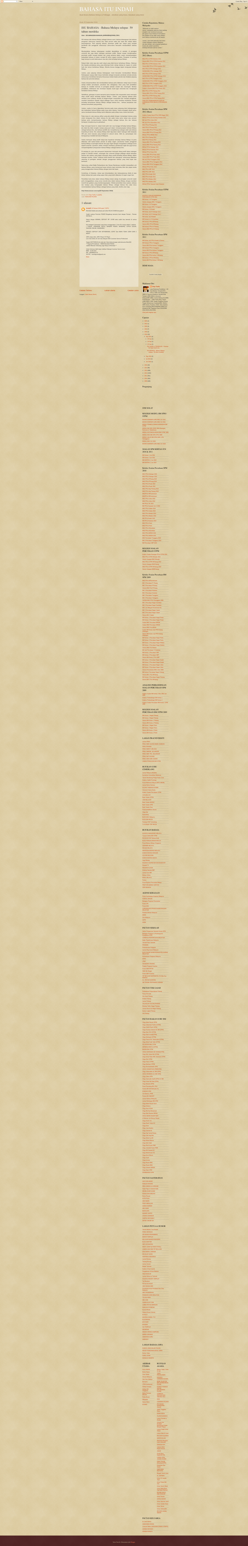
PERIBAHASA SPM (148, 1172)
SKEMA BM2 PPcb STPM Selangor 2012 (154, 76)
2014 (146, 367)
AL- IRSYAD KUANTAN (149, 980)
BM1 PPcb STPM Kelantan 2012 (151, 59)
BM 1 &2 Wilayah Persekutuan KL (152, 607)
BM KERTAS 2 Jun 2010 (149, 462)
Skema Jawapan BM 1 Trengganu (151, 202)
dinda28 (88, 208)
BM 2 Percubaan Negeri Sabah (151, 612)
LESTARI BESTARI (147, 855)
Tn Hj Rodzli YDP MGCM (149, 824)
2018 (146, 331)
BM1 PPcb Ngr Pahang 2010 (150, 488)
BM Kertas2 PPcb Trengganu (150, 248)
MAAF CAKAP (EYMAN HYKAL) (151, 1247)
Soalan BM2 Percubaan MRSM (151, 625)
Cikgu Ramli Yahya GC (148, 1123)
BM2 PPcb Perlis (147, 525)
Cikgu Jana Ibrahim (147, 1128)
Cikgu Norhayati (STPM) (149, 1037)
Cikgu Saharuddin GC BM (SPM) (151, 1071)
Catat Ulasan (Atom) (90, 294)
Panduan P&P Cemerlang (149, 822)
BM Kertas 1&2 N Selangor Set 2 (151, 214)
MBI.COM (145, 1300)
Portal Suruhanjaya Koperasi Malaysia (153, 896)
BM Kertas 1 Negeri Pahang (150, 715)
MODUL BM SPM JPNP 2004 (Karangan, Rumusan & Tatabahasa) (154, 429)
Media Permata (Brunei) (146, 1393)
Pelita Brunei (146, 1397)
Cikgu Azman (146, 1160)
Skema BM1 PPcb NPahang (150, 224)
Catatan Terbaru (85, 290)
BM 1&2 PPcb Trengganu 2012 (151, 159)
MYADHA (145, 1324)
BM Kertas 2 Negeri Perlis (149, 728)
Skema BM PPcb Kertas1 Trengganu (152, 245)
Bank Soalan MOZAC (148, 802)
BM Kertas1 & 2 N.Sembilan (150, 219)
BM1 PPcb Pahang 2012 (149, 137)
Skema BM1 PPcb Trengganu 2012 (152, 162)
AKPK (144, 920)
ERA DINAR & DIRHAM (149, 1251)
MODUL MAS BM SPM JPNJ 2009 (152, 435)
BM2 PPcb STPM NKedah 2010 (151, 557)
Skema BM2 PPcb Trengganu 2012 (152, 164)
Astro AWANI (146, 1369)
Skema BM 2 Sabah (148, 615)
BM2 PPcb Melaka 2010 (149, 516)
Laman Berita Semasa (148, 785)
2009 (146, 381)
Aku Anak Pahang (147, 996)
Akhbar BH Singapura (145, 1389)
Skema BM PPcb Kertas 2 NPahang (152, 260)
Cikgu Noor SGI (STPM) (149, 1032)
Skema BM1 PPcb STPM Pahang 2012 (153, 93)
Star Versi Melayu (147, 1379)
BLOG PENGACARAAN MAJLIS (151, 840)
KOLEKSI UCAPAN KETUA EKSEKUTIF (154, 863)
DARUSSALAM (161, 1438)
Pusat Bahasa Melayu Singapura (151, 843)
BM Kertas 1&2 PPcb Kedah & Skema (153, 240)
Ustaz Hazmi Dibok (162, 1486)
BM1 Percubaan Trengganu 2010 (151, 538)
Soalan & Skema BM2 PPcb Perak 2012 (153, 88)
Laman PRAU (146, 741)
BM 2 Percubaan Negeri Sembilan (151, 605)
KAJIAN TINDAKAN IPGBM (150, 787)
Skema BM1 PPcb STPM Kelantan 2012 (153, 61)
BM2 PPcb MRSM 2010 (149, 535)
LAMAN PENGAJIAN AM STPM (151, 761)
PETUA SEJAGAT (147, 1283)
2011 (146, 375)
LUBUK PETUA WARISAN (149, 1305)
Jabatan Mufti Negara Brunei (161, 1447)
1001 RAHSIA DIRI (147, 1286)
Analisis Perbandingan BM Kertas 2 (152, 700)
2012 (146, 373)
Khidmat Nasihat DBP (148, 870)
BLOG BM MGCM (147, 819)
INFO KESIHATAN (147, 1244)
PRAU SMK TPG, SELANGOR (151, 754)
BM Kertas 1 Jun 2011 (148, 455)
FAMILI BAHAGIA (147, 1232)
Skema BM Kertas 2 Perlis (149, 733)
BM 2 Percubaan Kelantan (149, 593)
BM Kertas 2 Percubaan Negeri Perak (153, 620)
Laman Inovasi (146, 1264)
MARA (144, 915)
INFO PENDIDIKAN (148, 1292)
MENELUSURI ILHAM (148, 1191)
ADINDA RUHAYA (147, 1531)
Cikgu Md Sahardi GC (148, 1150)
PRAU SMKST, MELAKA (149, 749)
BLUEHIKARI (146, 1319)
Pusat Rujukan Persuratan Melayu (152, 882)
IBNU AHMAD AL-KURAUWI (150, 1186)
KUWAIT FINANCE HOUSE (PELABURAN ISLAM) (162, 1389)
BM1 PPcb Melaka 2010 (149, 513)
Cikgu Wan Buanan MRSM (149, 1113)
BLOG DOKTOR (147, 1242)
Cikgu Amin (145, 1125)
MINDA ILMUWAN (147, 1334)
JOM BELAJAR (146, 800)
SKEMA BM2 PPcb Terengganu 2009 (152, 600)
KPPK (144, 959)
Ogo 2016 (149, 356)
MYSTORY (145, 1322)
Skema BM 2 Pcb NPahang (150, 679)
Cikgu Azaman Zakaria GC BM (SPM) (153, 1029)
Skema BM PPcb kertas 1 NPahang (152, 255)
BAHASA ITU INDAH (106, 9)
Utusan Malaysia (147, 1377)
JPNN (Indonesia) (147, 1384)
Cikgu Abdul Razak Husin (149, 1103)
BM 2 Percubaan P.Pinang (149, 585)
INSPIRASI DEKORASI (149, 1256)
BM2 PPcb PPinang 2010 (149, 481)
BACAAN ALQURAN (162, 1435)
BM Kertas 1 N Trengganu (149, 199)
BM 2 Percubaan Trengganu (150, 598)
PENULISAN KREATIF (148, 1193)
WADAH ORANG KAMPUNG (150, 1332)
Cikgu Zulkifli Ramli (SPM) (149, 1027)
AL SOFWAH (160, 1475)
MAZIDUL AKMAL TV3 (148, 1317)
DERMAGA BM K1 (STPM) (150, 1047)
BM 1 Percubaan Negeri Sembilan (151, 602)
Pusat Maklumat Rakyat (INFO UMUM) (153, 782)
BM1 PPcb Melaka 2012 (149, 179)
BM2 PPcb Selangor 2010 (149, 476)
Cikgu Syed (145, 1157)
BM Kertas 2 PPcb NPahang (150, 257)
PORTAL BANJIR (147, 898)
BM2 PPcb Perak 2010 (148, 486)
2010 (146, 378)
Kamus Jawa (146, 1353)
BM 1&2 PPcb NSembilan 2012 (151, 122)
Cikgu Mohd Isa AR (147, 1138)
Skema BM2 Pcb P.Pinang (149, 588)
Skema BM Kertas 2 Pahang (150, 723)
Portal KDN (145, 906)
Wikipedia (145, 1399)
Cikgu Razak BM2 (147, 1165)
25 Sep (149, 344)
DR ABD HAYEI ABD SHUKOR (161, 1493)
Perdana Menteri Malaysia (149, 912)
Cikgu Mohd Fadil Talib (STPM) (151, 1042)
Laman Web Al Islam (163, 1433)
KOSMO (144, 1404)
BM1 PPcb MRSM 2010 (149, 533)
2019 (146, 329)
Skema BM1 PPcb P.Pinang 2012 (151, 130)
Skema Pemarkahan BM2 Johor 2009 (152, 670)
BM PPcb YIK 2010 (147, 503)
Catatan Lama (133, 290)
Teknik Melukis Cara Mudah (150, 1229)
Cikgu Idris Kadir (147, 1143)
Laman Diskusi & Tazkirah (149, 1276)
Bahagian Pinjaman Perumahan (151, 901)
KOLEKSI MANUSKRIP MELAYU (151, 833)
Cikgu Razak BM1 (147, 1162)
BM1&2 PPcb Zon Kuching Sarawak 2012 (154, 117)
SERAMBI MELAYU (148, 845)
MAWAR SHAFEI (147, 1213)
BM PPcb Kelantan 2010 (149, 521)
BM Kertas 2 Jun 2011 (148, 457)
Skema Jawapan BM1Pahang (150, 564)
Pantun (144, 880)
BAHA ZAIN (145, 1211)
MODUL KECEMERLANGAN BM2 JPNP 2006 (155, 432)
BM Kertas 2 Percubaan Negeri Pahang (153, 677)
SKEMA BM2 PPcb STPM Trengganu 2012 (154, 86)
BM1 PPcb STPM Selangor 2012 (151, 68)
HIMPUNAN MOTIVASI (160, 1470)
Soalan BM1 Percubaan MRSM (151, 622)
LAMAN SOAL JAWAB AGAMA (161, 1458)
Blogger (133, 1542)
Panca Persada (146, 993)
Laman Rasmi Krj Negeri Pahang (151, 1008)
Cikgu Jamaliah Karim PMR (150, 1148)
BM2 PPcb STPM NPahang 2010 (151, 566)
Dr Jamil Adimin (146, 1521)
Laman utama (109, 290)
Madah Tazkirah (146, 1266)
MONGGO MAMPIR (148, 1358)
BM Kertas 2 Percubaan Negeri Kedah (153, 662)
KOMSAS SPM (146, 1091)
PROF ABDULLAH (147, 1203)
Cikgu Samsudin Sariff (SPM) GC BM (153, 1079)
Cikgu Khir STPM (147, 1059)
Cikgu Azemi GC (147, 1121)
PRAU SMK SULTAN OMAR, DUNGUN (153, 744)
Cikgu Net (145, 812)
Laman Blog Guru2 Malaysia (150, 950)
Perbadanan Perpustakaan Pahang (152, 991)
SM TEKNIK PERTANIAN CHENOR (152, 982)
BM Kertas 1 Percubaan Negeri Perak (153, 617)
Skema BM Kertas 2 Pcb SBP (150, 657)
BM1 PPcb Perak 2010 (148, 484)
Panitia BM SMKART (148, 1096)
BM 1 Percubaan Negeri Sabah (151, 610)
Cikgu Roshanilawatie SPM (150, 1066)
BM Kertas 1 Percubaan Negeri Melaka (153, 642)
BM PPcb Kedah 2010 (148, 518)
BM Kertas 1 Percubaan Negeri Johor (152, 665)
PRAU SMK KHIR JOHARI (150, 759)
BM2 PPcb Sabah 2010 (149, 511)
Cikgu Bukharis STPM (148, 1064)
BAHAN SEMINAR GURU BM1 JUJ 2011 (154, 419)
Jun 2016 (148, 361)
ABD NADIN (145, 1201)
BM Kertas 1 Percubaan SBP (150, 652)
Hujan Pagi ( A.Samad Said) (150, 1188)
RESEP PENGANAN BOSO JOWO (152, 1350)
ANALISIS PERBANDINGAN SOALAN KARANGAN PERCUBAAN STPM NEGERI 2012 (154, 102)
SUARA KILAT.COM (148, 1302)
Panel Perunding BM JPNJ (149, 1086)
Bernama (144, 1381)
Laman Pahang (146, 1001)
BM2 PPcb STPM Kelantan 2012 (151, 64)
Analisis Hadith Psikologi (149, 780)
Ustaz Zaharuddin (162, 1509)
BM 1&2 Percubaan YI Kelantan (151, 650)
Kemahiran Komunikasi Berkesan (151, 775)
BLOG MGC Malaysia (148, 817)
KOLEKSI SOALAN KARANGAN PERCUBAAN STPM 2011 (151, 196)
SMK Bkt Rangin (147, 971)
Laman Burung (146, 1259)
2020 (146, 326)
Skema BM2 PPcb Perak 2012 (151, 157)
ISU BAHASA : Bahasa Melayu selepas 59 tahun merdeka (156, 351)
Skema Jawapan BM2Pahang (150, 569)
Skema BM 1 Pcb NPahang (150, 674)
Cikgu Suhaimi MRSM (148, 1167)
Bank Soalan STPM (148, 797)
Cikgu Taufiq (156, 286)
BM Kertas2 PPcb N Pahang (150, 226)
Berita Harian (146, 1372)
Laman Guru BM (147, 872)
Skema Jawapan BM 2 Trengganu (151, 207)
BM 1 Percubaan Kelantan (149, 590)
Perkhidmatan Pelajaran (149, 947)
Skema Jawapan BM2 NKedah (151, 559)
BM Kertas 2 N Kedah (148, 209)
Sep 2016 (149, 336)
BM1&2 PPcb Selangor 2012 (150, 147)
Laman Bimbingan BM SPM (150, 1101)
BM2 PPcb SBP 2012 (148, 172)
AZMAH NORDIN (147, 1206)
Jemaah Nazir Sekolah (148, 942)
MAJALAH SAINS (147, 1254)
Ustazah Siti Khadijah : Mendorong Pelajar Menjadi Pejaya (162, 1425)
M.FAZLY (145, 1314)
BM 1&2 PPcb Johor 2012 (149, 120)
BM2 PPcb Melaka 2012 (149, 181)
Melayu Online (146, 875)
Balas (87, 257)
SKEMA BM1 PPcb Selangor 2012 (152, 71)
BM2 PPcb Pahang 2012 (149, 139)
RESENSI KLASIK (147, 868)
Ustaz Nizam (160, 1506)
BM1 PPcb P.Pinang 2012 (149, 125)
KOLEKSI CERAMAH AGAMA (162, 1378)
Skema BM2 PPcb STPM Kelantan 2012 (153, 66)
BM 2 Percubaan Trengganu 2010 (151, 540)
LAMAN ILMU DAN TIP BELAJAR (152, 1249)
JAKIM (159, 1451)
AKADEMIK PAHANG (148, 963)
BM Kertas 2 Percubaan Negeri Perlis (152, 640)
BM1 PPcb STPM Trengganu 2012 (152, 78)
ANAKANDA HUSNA (148, 1524)
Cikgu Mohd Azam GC (148, 1152)
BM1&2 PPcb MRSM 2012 (149, 135)
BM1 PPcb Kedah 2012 (149, 174)
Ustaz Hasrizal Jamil (163, 1501)
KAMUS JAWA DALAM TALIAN (151, 1348)
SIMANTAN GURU (147, 1337)
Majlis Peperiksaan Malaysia (150, 940)
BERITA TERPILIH (147, 1237)
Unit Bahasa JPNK (147, 1093)
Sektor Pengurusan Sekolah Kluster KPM (154, 931)
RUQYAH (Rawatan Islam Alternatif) (162, 1441)
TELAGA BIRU (146, 1297)
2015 (146, 365)
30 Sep (149, 339)
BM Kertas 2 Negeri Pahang (150, 718)
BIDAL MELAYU (147, 877)
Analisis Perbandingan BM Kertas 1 (152, 697)
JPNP (144, 961)
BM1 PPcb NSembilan (148, 528)
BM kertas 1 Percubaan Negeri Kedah (153, 660)
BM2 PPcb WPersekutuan (149, 580)
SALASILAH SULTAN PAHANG (151, 1003)
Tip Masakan (146, 1281)
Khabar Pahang (146, 998)
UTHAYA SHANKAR (148, 1216)
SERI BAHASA (146, 887)
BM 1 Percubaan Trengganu (150, 595)
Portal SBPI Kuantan (148, 973)
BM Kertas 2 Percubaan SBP (150, 655)
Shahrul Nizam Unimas (148, 1312)
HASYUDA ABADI (147, 1181)
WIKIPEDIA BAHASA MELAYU (151, 850)
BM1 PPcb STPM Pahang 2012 (151, 91)
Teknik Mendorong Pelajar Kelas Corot (153, 777)
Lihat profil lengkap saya (149, 312)
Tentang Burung (146, 1261)
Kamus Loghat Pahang (148, 1011)
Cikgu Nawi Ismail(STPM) (149, 1034)
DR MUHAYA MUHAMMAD (150, 1234)
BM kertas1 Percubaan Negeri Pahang (153, 672)
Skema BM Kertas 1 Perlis (149, 730)
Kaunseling (145, 814)
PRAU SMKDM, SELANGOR (150, 751)
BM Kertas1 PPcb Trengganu (150, 243)
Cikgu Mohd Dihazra (148, 1140)
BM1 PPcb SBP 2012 (148, 169)
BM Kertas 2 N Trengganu (149, 204)
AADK (144, 922)
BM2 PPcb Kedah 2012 (149, 176)
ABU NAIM (145, 1208)
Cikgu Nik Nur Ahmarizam (149, 1111)
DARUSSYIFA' (161, 1444)
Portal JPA (145, 903)
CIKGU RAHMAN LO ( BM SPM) (151, 1074)
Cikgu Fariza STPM (147, 1061)
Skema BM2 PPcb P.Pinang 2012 (151, 132)
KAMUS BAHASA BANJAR (150, 853)
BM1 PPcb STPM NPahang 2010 (151, 562)
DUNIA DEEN (161, 1413)
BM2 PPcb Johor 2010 (148, 501)
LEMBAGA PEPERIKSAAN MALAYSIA (153, 937)
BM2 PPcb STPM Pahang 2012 (151, 95)
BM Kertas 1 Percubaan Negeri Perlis (152, 638)
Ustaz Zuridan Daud (162, 1504)
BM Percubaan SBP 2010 (149, 543)
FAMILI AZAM (146, 1355)
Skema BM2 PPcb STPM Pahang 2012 (153, 98)
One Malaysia (146, 917)
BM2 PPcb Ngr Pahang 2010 (150, 491)
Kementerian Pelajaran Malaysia (151, 956)
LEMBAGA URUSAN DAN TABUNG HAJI (161, 1395)
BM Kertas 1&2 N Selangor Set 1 (151, 211)
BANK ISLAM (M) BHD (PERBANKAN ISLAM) (162, 1383)
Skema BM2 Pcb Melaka (149, 647)
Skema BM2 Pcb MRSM (149, 627)
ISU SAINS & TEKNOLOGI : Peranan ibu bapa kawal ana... (157, 347)
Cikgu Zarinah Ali (147, 1130)
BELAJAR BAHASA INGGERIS (151, 1239)
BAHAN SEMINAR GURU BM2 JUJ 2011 (154, 422)
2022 (146, 323)
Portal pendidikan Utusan (149, 809)
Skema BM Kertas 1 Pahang (150, 720)
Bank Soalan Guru (147, 807)
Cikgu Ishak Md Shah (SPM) (150, 1081)
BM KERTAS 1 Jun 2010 (149, 460)
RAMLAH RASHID (147, 1184)
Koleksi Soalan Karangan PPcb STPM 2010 (154, 554)
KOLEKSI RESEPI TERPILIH (150, 1279)
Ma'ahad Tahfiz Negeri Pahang (150, 1006)
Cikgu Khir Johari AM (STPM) (150, 1054)
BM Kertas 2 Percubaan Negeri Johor (152, 667)
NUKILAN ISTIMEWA (148, 1307)
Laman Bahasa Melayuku (149, 1098)
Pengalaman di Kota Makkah (150, 1271)
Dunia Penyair (146, 1196)
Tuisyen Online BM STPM (149, 835)
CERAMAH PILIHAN (163, 1401)
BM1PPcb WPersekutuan (149, 493)
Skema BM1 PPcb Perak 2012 (151, 154)
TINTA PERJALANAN (161, 1374)
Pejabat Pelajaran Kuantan (149, 966)
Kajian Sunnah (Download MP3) (161, 1462)
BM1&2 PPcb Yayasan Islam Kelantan (153, 184)
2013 (146, 370)
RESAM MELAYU (147, 848)
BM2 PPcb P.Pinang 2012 (149, 127)
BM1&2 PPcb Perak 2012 (149, 152)
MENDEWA (145, 1329)
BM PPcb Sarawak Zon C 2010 (151, 506)
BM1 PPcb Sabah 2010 (149, 508)
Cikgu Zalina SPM (147, 1076)
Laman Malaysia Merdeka (149, 772)
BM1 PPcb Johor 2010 (148, 498)
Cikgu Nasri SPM (147, 1170)
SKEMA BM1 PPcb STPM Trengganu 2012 (154, 81)
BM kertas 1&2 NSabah (149, 216)
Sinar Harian (145, 1374)
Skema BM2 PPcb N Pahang (150, 229)
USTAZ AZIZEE (161, 1499)
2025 (146, 321)
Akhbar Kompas (146, 1386)
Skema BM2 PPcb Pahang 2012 (151, 144)
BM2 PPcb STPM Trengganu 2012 (152, 83)
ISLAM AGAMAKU (162, 1416)
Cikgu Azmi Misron (147, 1155)
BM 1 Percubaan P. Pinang (150, 583)
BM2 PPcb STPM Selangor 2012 (151, 73)
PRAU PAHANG (147, 746)
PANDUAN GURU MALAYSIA (150, 1295)
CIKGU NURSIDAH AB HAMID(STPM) (153, 1052)
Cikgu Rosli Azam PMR (149, 1145)
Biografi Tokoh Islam (162, 1473)
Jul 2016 (148, 359)
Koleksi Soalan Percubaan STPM (151, 792)
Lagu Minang (146, 860)
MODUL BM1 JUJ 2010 (149, 441)
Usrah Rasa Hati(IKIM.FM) (161, 1454)
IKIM (158, 1399)
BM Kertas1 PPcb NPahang (150, 221)
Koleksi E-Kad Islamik (148, 1269)
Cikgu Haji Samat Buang (149, 1133)
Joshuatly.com (146, 795)
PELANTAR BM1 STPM (149, 1044)
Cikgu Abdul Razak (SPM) (149, 1022)
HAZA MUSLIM (146, 1274)
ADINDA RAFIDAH (147, 1529)
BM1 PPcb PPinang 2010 (149, 479)
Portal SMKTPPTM (147, 968)
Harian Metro (146, 1402)
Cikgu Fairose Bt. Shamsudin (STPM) (153, 1039)
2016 (146, 334)
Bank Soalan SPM (147, 805)
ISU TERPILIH (146, 1327)
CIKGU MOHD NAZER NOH (150, 1116)
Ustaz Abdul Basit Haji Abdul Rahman (162, 1489)
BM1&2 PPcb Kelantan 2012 (150, 149)
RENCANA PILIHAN (91, 196)
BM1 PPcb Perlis (147, 523)
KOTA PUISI (145, 1198)
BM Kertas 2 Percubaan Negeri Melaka (153, 645)
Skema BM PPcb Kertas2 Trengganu (152, 250)
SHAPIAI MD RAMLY (148, 1218)
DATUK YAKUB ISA (148, 1220)
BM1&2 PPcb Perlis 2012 (149, 167)
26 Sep (149, 341)
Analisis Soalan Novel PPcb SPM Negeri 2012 (155, 115)
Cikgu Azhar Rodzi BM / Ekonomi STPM (153, 1056)
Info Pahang (145, 1013)
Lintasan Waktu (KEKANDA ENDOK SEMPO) (155, 1526)
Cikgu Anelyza (146, 1106)
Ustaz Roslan (160, 1496)
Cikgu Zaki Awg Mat (148, 1135)
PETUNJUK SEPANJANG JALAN (161, 1405)
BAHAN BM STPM (147, 1049)
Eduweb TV (145, 865)
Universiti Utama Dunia (148, 790)
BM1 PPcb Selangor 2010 (149, 474)
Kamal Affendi (146, 1309)
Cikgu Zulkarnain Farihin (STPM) (151, 1025)
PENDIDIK (145, 945)
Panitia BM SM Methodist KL (150, 1088)
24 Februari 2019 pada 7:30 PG (100, 208)
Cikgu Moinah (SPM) (148, 1084)
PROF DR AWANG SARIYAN (150, 885)
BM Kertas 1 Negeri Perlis (149, 725)
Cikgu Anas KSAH (147, 1108)
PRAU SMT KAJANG (148, 756)
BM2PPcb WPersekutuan (149, 496)
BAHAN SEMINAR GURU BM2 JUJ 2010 (154, 444)
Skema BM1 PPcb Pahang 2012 (151, 142)
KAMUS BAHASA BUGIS (149, 858)
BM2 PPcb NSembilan (148, 530)
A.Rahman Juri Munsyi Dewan (150, 1118)
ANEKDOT (145, 1339)
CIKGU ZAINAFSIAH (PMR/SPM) (151, 1069)
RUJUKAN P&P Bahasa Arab (150, 838)
